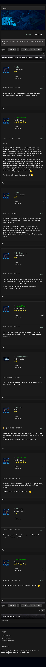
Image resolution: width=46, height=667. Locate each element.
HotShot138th (21, 253)
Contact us (7, 638)
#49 (41, 530)
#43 (41, 214)
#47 (41, 428)
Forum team (7, 635)
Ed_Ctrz (19, 407)
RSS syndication (8, 640)
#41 (41, 88)
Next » (39, 50)
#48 (41, 479)
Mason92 (19, 509)
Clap (17, 67)
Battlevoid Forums (23, 41)
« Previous (12, 50)
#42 (41, 139)
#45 (41, 327)
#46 (41, 378)
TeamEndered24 (22, 357)
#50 (41, 581)
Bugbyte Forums (9, 41)
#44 (41, 274)
